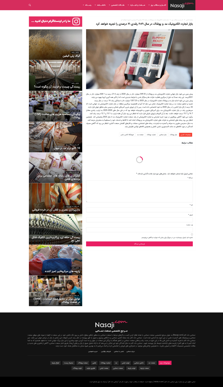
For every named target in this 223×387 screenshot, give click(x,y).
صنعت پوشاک (83, 363)
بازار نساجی (162, 134)
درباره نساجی (130, 351)
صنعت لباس (104, 368)
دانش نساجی (139, 363)
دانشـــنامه (75, 52)
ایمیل (190, 215)
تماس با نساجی (119, 351)
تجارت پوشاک (151, 134)
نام (191, 205)
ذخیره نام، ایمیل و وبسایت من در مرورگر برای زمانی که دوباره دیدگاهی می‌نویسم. (167, 237)
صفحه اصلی (189, 20)
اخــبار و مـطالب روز (177, 20)
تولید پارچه (131, 368)
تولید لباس (125, 363)
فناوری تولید (91, 368)
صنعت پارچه (144, 368)
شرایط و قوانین (106, 351)
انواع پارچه (55, 363)
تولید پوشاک (77, 368)
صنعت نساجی (118, 368)
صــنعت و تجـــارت (72, 111)
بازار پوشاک (173, 134)
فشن (94, 363)
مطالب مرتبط (187, 143)
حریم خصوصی (92, 351)
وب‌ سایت (189, 225)
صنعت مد (140, 134)
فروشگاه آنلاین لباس (127, 134)
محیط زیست (68, 363)
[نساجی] (182, 2)
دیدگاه (190, 178)
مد (116, 363)
